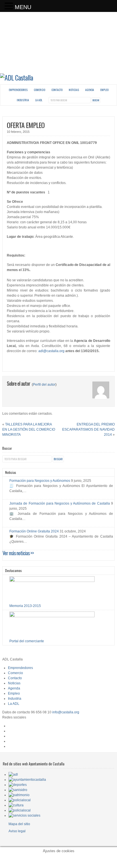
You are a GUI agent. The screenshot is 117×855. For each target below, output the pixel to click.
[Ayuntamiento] (27, 780)
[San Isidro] (18, 790)
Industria (23, 100)
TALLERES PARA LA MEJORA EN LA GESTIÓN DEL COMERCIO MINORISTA (28, 429)
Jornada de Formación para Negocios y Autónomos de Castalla (59, 503)
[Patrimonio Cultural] (19, 795)
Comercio (39, 90)
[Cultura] (16, 805)
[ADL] (13, 774)
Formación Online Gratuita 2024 (34, 531)
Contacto (56, 90)
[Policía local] (20, 800)
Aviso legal (17, 831)
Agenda (89, 90)
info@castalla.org (65, 712)
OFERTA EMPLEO (26, 125)
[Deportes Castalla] (18, 785)
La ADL (38, 100)
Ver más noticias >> (18, 553)
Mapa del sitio (19, 824)
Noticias (74, 90)
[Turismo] (20, 810)
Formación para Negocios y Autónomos (39, 481)
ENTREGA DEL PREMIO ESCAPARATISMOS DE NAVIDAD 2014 (88, 429)
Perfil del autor (44, 385)
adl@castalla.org (51, 351)
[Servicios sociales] (24, 815)
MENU (23, 7)
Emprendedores (18, 90)
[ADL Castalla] (16, 77)
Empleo (104, 90)
